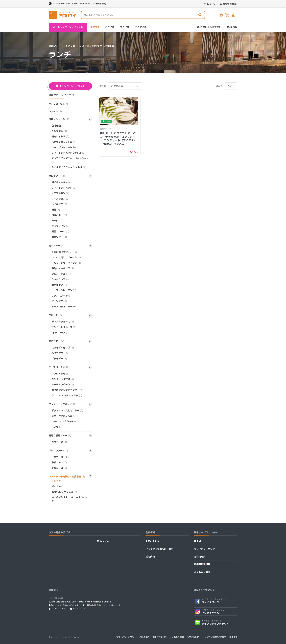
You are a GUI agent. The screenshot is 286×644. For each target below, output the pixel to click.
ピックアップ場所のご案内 (159, 549)
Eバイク (57, 220)
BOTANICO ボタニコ (64, 491)
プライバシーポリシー (205, 549)
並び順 (103, 86)
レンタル (55, 111)
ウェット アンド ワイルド (66, 395)
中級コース (59, 462)
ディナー (58, 486)
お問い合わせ (152, 541)
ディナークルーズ (62, 321)
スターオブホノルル (63, 415)
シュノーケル (61, 273)
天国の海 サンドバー (64, 251)
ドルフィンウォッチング (66, 262)
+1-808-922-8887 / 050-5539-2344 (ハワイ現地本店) (79, 3)
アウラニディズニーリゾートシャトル (70, 160)
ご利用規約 (200, 556)
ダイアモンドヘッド (63, 187)
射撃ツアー (59, 236)
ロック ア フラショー (64, 421)
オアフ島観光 (60, 193)
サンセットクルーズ (63, 327)
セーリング (59, 301)
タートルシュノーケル (64, 306)
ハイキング (59, 204)
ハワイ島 (110, 27)
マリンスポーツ (61, 295)
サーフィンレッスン (63, 290)
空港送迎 (58, 125)
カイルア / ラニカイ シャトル (68, 167)
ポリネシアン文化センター (67, 389)
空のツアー (56, 341)
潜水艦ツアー (60, 284)
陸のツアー (57, 175)
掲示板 (233, 27)
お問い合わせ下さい (210, 27)
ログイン (211, 3)
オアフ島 (94, 27)
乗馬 (55, 209)
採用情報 (150, 556)
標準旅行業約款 (202, 564)
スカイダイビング (62, 347)
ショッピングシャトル (64, 147)
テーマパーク (58, 367)
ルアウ (56, 426)
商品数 (219, 86)
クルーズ (55, 315)
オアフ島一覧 (58, 103)
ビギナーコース (61, 457)
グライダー (59, 358)
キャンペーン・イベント (69, 27)
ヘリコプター (60, 353)
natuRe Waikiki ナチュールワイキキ (69, 499)
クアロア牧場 (60, 373)
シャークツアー (61, 279)
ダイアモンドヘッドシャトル (68, 152)
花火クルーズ (60, 332)
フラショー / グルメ (62, 404)
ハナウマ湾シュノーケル (66, 257)
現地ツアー (55, 45)
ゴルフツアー (58, 450)
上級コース (59, 467)
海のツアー (57, 245)
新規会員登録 (230, 3)
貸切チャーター (61, 182)
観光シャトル (60, 136)
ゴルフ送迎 (59, 131)
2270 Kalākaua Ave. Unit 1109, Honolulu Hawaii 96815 (80, 601)
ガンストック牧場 (62, 379)
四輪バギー (59, 215)
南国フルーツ (60, 231)
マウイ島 (124, 27)
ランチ (56, 481)
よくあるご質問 (202, 571)
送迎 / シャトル (59, 119)
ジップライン (60, 226)
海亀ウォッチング (62, 268)
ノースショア (60, 198)
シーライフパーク (62, 384)
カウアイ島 (141, 27)
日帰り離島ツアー (60, 435)
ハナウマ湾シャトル (63, 141)
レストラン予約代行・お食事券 (96, 45)
